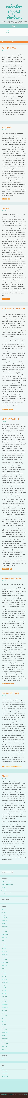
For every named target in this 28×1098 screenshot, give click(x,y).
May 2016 (4, 945)
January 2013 (4, 1035)
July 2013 (3, 1018)
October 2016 (4, 931)
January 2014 (4, 1001)
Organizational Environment (7, 884)
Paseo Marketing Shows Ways (13, 308)
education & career (5, 683)
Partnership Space (9, 48)
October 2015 (4, 959)
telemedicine (8, 766)
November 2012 (5, 1041)
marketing (10, 409)
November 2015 (5, 957)
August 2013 (4, 1015)
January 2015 (4, 985)
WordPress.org (5, 1076)
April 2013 (4, 1027)
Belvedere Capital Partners (14, 12)
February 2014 (5, 999)
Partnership (7, 127)
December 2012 (5, 1038)
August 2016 (4, 937)
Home (7, 30)
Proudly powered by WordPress (7, 1094)
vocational (12, 683)
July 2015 (3, 968)
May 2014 (4, 990)
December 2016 (5, 926)
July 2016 (3, 940)
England (5, 776)
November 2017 (5, 917)
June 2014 (4, 987)
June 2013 (4, 1021)
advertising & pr (5, 409)
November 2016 (5, 929)
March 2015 (4, 979)
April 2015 (4, 976)
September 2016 (5, 934)
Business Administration (11, 578)
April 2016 (4, 948)
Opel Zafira (4, 887)
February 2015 (5, 982)
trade (11, 568)
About (7, 32)
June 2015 (4, 971)
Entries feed (4, 1070)
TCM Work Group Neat (10, 693)
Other (9, 198)
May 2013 (4, 1024)
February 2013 (5, 1032)
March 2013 (4, 1029)
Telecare (3, 766)
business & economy (5, 568)
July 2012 (3, 1049)
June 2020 (4, 912)
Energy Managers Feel (10, 418)
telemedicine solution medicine (16, 766)
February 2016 (5, 954)
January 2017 (4, 923)
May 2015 (4, 973)
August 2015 (4, 965)
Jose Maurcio (4, 890)
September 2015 (5, 962)
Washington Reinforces (6, 881)
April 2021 (4, 909)
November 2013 (5, 1007)
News (3, 1058)
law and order (4, 198)
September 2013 (5, 1013)
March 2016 (4, 951)
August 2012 (4, 1046)
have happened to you (6, 299)
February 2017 (4, 920)
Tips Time (5, 208)
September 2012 (5, 1043)
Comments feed (5, 1073)
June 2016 (4, 943)
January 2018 (4, 915)
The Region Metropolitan (7, 893)
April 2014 (4, 993)
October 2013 (4, 1010)
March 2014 (4, 996)
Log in (3, 1068)
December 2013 (5, 1004)
